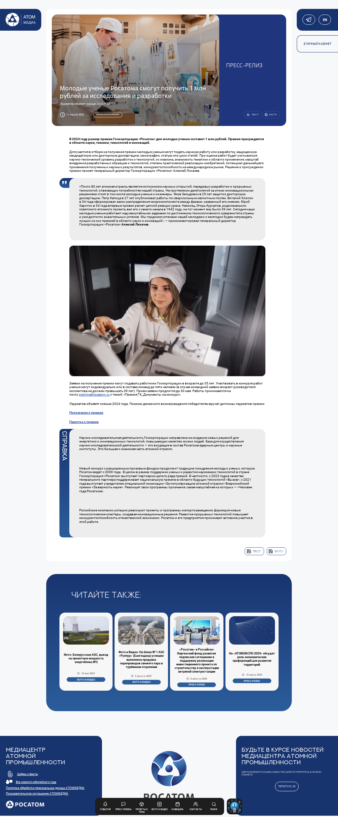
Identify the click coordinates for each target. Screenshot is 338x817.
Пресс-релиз (196, 684)
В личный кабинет (317, 44)
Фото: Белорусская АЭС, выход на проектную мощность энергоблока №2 (86, 658)
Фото (279, 551)
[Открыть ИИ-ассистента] (234, 806)
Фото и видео (86, 679)
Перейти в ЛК (287, 786)
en (324, 19)
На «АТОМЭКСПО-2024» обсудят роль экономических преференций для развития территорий (252, 659)
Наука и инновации (107, 114)
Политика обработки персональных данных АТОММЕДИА (45, 788)
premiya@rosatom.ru (94, 394)
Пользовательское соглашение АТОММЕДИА (37, 794)
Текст (257, 551)
